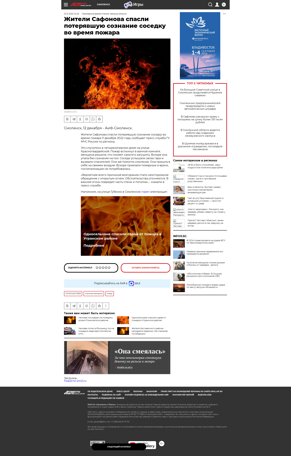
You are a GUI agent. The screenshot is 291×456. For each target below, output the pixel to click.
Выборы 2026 (204, 395)
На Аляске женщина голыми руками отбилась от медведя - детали (206, 263)
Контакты (93, 395)
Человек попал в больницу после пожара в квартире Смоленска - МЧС (96, 331)
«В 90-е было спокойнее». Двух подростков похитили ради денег (205, 166)
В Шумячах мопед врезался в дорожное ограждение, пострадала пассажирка (200, 146)
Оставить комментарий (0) (145, 268)
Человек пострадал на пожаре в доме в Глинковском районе (95, 319)
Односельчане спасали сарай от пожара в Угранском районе (122, 236)
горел (145, 191)
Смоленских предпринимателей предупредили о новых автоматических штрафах (200, 106)
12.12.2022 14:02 (71, 13)
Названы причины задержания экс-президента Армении (205, 252)
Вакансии (152, 391)
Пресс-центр (123, 391)
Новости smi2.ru (75, 380)
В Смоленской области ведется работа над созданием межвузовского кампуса (200, 133)
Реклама (138, 391)
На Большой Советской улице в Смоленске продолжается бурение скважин (200, 92)
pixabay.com (70, 111)
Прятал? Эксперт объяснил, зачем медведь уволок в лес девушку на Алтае (205, 223)
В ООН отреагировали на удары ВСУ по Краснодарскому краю (206, 241)
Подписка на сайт (111, 395)
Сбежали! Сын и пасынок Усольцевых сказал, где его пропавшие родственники (207, 179)
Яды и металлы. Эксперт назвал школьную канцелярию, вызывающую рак (204, 190)
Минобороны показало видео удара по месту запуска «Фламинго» (206, 286)
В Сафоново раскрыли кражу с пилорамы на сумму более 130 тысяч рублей (200, 119)
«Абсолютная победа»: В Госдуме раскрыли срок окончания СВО (204, 275)
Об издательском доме (100, 391)
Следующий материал (119, 447)
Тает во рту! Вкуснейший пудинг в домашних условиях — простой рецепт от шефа (205, 201)
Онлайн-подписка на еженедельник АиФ (147, 395)
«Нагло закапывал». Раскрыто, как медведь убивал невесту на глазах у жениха (206, 212)
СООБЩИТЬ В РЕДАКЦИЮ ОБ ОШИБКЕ (106, 398)
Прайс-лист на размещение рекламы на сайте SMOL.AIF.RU (191, 391)
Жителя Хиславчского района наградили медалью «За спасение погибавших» (150, 331)
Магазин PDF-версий (183, 395)
